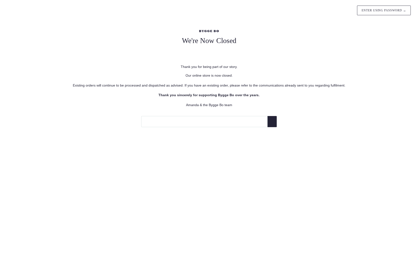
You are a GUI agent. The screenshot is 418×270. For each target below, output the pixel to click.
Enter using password (384, 10)
